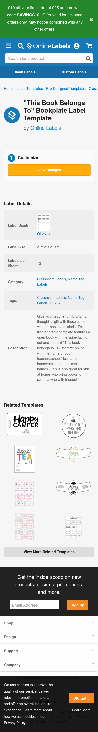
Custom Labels (74, 71)
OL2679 (56, 302)
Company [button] (12, 664)
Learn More (81, 709)
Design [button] (10, 636)
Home (8, 88)
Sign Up (77, 604)
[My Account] (76, 45)
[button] (8, 45)
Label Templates (30, 88)
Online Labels (45, 127)
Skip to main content (18, 25)
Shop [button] (8, 622)
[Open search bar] (20, 45)
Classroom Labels (51, 278)
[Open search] (88, 58)
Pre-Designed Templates (66, 88)
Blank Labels (24, 71)
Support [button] (11, 650)
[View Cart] (89, 45)
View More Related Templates (49, 551)
